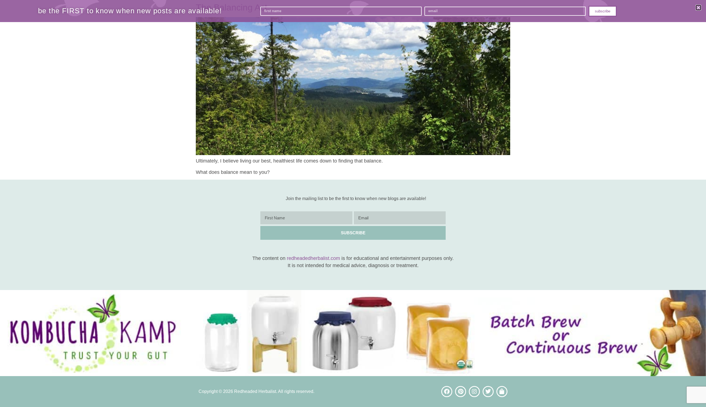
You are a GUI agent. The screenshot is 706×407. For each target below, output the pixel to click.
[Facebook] (446, 391)
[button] (698, 8)
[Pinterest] (460, 391)
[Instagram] (474, 391)
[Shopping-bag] (501, 391)
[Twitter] (488, 391)
